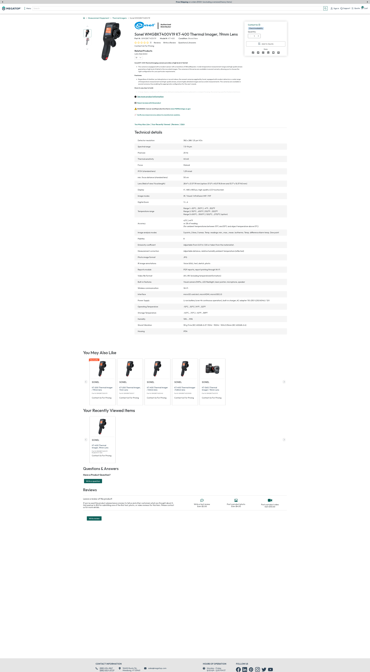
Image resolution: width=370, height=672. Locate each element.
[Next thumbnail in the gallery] (87, 49)
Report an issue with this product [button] (149, 103)
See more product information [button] (150, 96)
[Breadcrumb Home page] (84, 18)
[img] (171, 26)
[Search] (325, 8)
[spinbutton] (254, 36)
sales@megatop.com (157, 668)
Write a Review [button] (169, 43)
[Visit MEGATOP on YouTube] (270, 669)
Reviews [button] (157, 43)
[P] (278, 53)
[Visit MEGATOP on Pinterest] (251, 669)
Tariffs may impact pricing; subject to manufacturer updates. (158, 115)
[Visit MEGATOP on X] (264, 669)
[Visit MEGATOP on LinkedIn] (244, 669)
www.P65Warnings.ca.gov (180, 109)
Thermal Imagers (119, 18)
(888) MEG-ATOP (107, 670)
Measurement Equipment (98, 18)
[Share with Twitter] (258, 53)
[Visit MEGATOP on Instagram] (257, 669)
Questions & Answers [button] (187, 43)
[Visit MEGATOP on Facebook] (238, 669)
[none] (27, 8)
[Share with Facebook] (253, 53)
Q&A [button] (183, 124)
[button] (259, 25)
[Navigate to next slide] (367, 1)
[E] (273, 53)
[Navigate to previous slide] (2, 1)
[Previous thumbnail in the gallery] (87, 26)
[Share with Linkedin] (268, 53)
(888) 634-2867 (106, 668)
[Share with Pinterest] (263, 53)
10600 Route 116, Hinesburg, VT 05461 (131, 669)
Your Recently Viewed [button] (161, 124)
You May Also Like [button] (142, 124)
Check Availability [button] (256, 28)
